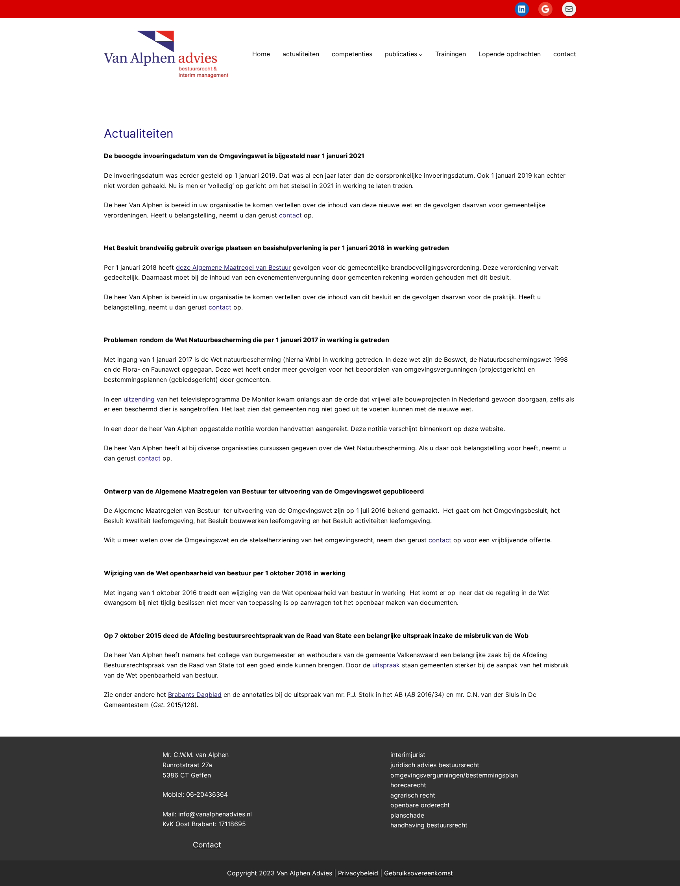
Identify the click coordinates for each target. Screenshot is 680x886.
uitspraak (386, 665)
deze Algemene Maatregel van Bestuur (233, 267)
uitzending (139, 399)
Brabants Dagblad (195, 694)
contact (290, 215)
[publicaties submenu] (421, 54)
